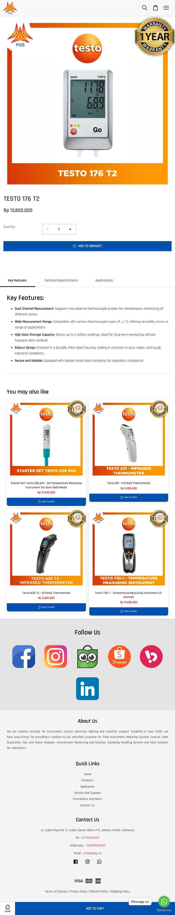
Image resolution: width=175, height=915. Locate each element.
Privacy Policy (79, 891)
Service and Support (87, 793)
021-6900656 (90, 838)
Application (87, 787)
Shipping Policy (120, 891)
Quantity (9, 227)
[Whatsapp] (99, 864)
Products (87, 780)
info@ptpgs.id (92, 853)
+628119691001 (95, 845)
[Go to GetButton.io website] (164, 910)
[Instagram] (87, 864)
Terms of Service (56, 891)
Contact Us (87, 805)
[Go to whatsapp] (164, 901)
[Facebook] (75, 864)
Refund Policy (99, 891)
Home (87, 774)
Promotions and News (87, 799)
